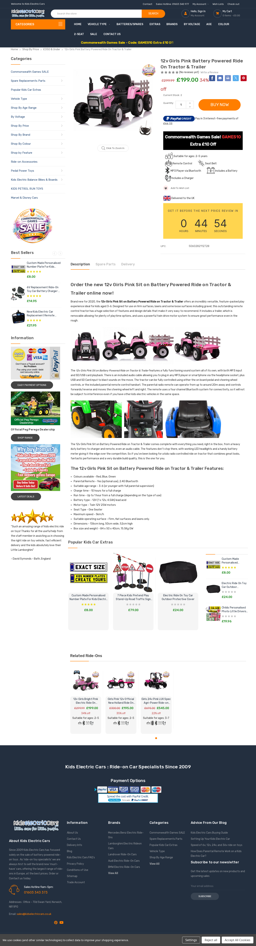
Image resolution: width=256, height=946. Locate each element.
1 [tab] (156, 738)
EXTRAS (155, 24)
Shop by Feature (21, 152)
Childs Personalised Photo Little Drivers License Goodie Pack (234, 609)
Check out (233, 4)
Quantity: (168, 103)
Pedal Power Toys (22, 170)
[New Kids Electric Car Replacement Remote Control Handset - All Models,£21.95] (18, 317)
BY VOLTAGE (192, 24)
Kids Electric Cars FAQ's (81, 857)
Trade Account (76, 882)
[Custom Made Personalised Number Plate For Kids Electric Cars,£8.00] (18, 268)
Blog (69, 851)
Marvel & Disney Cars (24, 197)
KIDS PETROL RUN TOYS (27, 188)
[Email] (220, 78)
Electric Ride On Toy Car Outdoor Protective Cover (178, 597)
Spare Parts (106, 264)
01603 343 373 (36, 892)
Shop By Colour (21, 143)
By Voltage (18, 116)
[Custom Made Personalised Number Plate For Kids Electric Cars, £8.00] (88, 572)
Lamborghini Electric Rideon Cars (125, 846)
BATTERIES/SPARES (130, 24)
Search (153, 13)
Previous (54, 253)
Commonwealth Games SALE (30, 71)
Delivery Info (74, 845)
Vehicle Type (97, 24)
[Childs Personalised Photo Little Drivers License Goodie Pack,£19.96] (213, 613)
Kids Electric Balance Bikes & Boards (34, 179)
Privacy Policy (75, 863)
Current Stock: (172, 95)
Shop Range (25, 437)
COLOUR (223, 24)
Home (78, 24)
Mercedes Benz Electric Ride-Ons (126, 835)
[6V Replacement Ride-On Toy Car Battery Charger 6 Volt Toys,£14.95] (18, 293)
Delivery (128, 264)
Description (80, 264)
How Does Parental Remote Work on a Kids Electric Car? (216, 854)
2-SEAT (79, 34)
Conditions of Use (77, 870)
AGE (209, 24)
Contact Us (112, 34)
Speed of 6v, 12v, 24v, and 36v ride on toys (216, 845)
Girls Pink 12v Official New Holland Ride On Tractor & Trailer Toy (121, 701)
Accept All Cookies (237, 940)
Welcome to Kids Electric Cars (28, 3)
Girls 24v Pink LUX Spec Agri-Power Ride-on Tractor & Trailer (156, 701)
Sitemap (72, 876)
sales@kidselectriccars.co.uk (34, 914)
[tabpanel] (85, 699)
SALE (93, 34)
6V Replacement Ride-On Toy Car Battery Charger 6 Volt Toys (43, 289)
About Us (72, 832)
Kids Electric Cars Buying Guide (209, 832)
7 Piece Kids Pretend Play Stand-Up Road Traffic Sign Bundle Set (133, 597)
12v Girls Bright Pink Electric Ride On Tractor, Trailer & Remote (85, 701)
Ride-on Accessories (24, 161)
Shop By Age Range (24, 107)
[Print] (228, 78)
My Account (200, 4)
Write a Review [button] (209, 72)
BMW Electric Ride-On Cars (124, 867)
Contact (147, 4)
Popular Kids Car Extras (26, 89)
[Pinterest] (244, 78)
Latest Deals (26, 496)
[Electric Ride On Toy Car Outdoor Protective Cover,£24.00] (213, 589)
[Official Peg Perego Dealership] (38, 408)
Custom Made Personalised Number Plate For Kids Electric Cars (44, 265)
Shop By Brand (20, 134)
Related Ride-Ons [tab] (86, 655)
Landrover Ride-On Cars (122, 854)
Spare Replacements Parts (28, 80)
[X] (236, 78)
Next (60, 253)
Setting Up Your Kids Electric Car (210, 838)
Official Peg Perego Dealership (33, 429)
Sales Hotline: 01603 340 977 (172, 4)
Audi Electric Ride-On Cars (124, 860)
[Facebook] (212, 78)
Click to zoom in (115, 148)
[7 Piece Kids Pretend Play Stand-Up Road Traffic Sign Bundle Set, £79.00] (133, 572)
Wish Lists (218, 4)
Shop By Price (20, 125)
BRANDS (171, 24)
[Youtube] (61, 922)
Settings (191, 940)
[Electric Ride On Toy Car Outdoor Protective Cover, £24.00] (178, 572)
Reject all (211, 940)
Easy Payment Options (32, 385)
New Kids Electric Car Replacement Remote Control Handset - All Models (41, 313)
